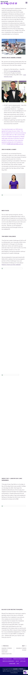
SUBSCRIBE (12, 663)
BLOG (17, 661)
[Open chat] (25, 672)
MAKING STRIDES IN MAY (21, 648)
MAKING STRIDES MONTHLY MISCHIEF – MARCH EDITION (7, 649)
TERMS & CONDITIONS (19, 658)
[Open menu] (26, 2)
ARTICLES (22, 661)
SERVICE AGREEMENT (8, 661)
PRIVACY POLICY (7, 658)
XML (18, 663)
